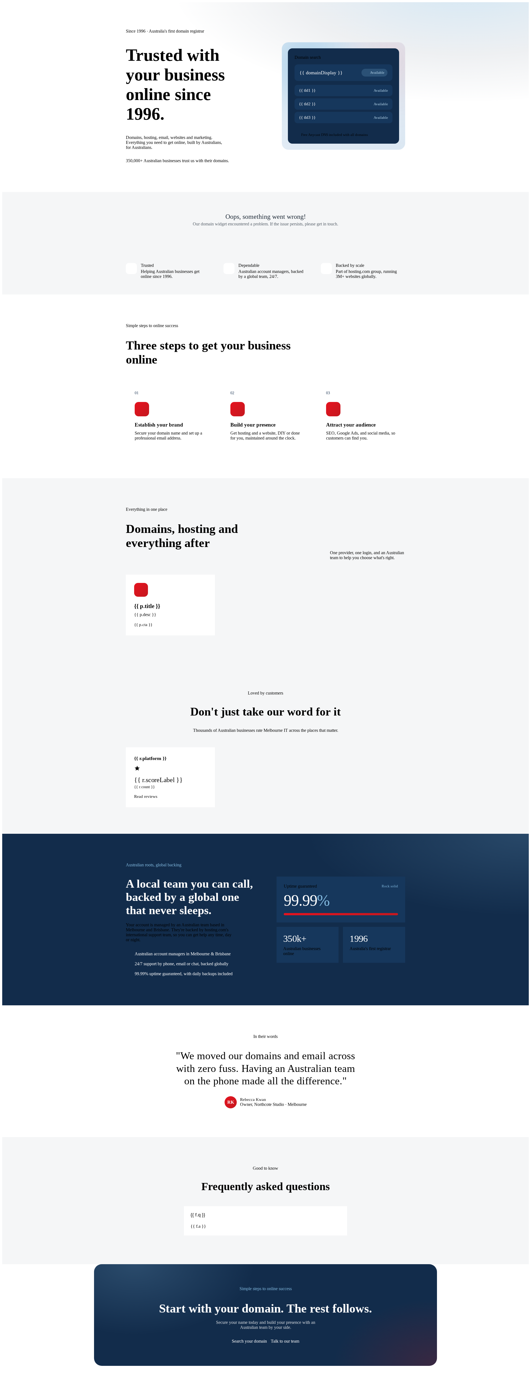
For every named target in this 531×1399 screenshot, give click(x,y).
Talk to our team (285, 1341)
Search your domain (249, 1341)
